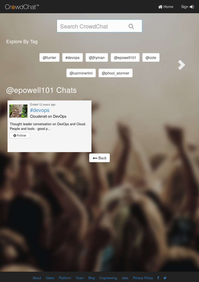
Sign (184, 6)
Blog (91, 278)
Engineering (108, 278)
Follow (21, 135)
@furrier (49, 57)
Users (50, 278)
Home (167, 6)
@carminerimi (81, 73)
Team (80, 278)
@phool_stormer (115, 73)
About (37, 278)
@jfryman (97, 57)
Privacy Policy (143, 278)
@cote (151, 57)
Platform (65, 278)
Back (101, 157)
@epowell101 (125, 57)
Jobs (125, 278)
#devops (73, 57)
